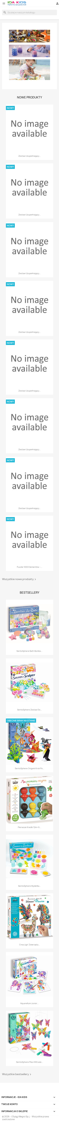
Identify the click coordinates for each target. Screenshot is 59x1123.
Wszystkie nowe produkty (19, 579)
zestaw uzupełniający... (29, 156)
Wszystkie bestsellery (17, 1074)
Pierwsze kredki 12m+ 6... (29, 827)
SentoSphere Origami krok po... (29, 768)
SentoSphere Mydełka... (29, 886)
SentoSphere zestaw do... (29, 709)
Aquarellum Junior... (29, 1003)
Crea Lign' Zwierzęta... (29, 944)
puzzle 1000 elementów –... (29, 567)
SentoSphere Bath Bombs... (29, 651)
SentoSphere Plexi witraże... (29, 1062)
